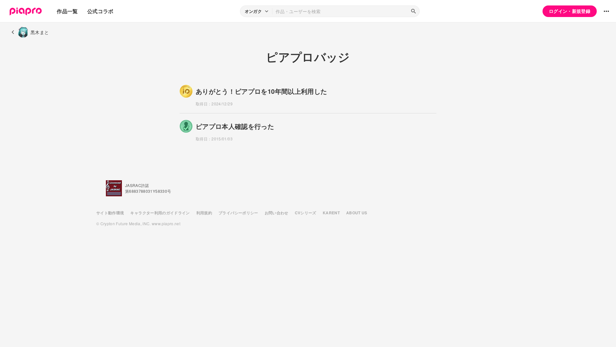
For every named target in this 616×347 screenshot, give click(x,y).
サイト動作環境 (110, 213)
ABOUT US (356, 213)
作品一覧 (67, 11)
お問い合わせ (276, 213)
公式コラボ (100, 11)
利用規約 (204, 213)
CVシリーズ (305, 213)
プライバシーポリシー (238, 213)
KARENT (331, 213)
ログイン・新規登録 (569, 11)
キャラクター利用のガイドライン (160, 213)
